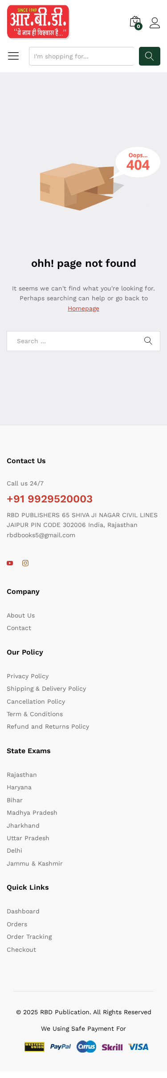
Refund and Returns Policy (48, 726)
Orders (17, 924)
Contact (19, 627)
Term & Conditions (35, 713)
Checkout (21, 949)
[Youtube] (9, 563)
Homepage (83, 308)
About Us (21, 615)
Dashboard (23, 911)
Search (149, 56)
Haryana (19, 787)
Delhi (14, 850)
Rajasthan (22, 774)
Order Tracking (29, 936)
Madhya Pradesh (32, 812)
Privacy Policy (28, 676)
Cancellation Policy (36, 701)
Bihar (15, 800)
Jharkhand (23, 825)
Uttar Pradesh (28, 838)
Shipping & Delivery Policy (46, 688)
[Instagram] (25, 563)
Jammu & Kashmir (35, 863)
